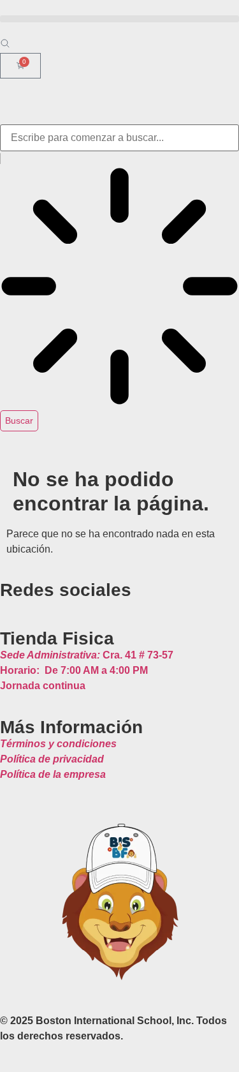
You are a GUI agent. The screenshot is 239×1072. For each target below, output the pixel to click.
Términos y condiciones (58, 743)
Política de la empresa (53, 774)
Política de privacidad (52, 759)
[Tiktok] (56, 605)
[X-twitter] (30, 605)
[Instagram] (5, 605)
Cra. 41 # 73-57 (86, 655)
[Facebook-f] (18, 605)
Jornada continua (42, 685)
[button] (119, 18)
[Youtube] (43, 605)
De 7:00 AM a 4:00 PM (74, 670)
